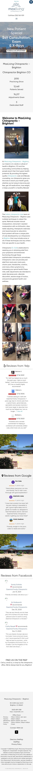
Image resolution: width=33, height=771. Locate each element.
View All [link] (19, 411)
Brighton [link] (7, 238)
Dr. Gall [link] (14, 248)
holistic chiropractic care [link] (14, 214)
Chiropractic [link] (12, 176)
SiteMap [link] (16, 742)
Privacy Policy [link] (16, 744)
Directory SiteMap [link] (16, 739)
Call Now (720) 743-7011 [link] (16, 15)
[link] (31, 2)
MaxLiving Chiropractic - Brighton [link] (16, 7)
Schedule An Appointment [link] (16, 50)
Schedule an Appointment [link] (16, 3)
